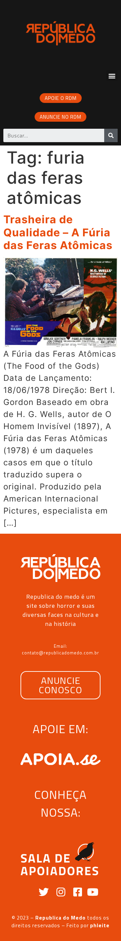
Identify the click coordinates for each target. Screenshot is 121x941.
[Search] (111, 135)
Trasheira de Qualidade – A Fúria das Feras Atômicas (58, 232)
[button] (112, 75)
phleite (100, 925)
